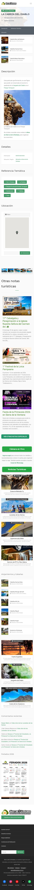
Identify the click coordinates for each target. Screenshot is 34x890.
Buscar (21, 852)
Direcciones (26, 253)
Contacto (3, 846)
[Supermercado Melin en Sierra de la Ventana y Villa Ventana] (17, 532)
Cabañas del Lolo (14, 601)
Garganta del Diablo (19, 85)
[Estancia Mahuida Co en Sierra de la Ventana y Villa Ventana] (17, 485)
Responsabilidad (5, 837)
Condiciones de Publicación (8, 842)
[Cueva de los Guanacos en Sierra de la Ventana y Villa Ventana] (17, 697)
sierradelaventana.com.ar (17, 870)
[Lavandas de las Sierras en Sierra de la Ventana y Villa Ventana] (17, 508)
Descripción (4, 28)
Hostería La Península (16, 630)
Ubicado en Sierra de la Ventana (13, 17)
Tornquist (23, 868)
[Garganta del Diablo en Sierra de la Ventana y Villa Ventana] (17, 674)
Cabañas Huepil (14, 620)
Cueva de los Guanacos (17, 704)
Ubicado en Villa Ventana (17, 41)
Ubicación (3, 32)
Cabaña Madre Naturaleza (17, 58)
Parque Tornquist (9, 88)
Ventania (17, 868)
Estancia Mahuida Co (17, 491)
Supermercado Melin (17, 538)
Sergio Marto (5, 723)
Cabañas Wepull (14, 611)
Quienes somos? (5, 829)
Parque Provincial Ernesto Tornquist (16, 186)
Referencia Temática (16, 28)
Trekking (20, 191)
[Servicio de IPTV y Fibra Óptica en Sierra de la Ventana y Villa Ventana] (17, 555)
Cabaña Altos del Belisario (17, 39)
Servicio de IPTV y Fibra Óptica (17, 562)
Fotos (8, 195)
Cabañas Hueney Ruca (16, 49)
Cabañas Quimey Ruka (16, 582)
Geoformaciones (20, 155)
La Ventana (23, 182)
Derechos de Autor (6, 833)
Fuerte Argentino (17, 657)
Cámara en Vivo (17, 449)
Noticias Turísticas (17, 469)
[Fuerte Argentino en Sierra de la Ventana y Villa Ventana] (17, 650)
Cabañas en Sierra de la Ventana (13, 817)
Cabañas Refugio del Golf (17, 591)
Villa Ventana (10, 868)
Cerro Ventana (10, 182)
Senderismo (9, 191)
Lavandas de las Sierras (17, 515)
